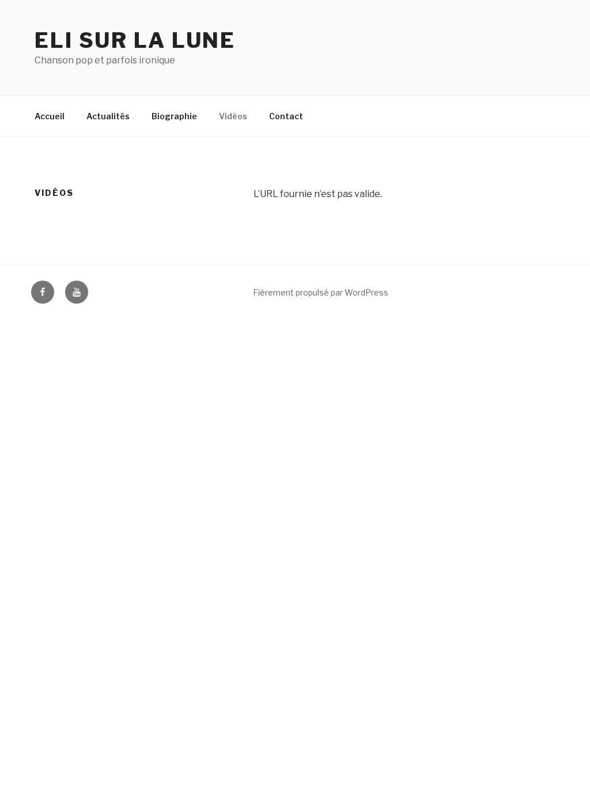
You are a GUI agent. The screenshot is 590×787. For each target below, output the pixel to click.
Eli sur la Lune (135, 40)
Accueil (50, 116)
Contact (286, 116)
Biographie (174, 116)
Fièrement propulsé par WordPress (320, 292)
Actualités (108, 116)
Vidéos (233, 116)
